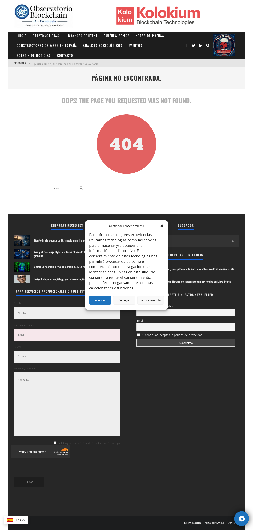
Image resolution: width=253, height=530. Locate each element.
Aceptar (100, 300)
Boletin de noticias (34, 55)
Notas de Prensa (150, 35)
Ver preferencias (151, 300)
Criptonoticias (46, 35)
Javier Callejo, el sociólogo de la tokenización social (67, 63)
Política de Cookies (192, 523)
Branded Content (83, 35)
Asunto (18, 346)
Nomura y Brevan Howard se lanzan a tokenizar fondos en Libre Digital (191, 281)
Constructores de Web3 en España (47, 45)
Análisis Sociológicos (102, 45)
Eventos (135, 45)
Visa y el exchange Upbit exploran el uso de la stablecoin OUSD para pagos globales (76, 254)
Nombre (18, 303)
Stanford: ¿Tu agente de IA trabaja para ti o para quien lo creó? (69, 240)
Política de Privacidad (214, 523)
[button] (162, 226)
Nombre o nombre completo (155, 306)
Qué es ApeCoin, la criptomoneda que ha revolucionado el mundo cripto (193, 269)
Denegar (124, 300)
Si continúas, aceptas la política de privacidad (172, 335)
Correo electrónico (24, 325)
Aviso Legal (232, 523)
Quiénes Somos (117, 35)
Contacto (65, 55)
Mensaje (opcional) (24, 368)
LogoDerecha (223, 45)
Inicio (22, 35)
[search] (81, 188)
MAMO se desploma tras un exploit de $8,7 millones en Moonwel (70, 267)
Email (140, 320)
